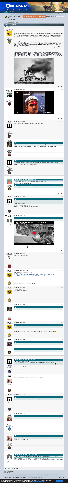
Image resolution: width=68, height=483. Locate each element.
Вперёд (9, 26)
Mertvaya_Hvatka (31, 142)
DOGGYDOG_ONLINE (31, 160)
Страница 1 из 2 (16, 26)
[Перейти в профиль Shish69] (9, 419)
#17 (61, 394)
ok (59, 480)
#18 (61, 413)
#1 (61, 29)
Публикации (21, 9)
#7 (61, 196)
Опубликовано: (19, 29)
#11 (61, 287)
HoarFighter (9, 253)
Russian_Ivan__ (9, 29)
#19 (61, 433)
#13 (61, 322)
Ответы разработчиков (30, 9)
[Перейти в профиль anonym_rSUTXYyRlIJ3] (9, 457)
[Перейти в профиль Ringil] (9, 344)
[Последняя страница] (12, 26)
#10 (61, 270)
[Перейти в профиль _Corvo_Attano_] (9, 95)
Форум (6, 11)
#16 (61, 375)
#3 (61, 121)
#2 (61, 89)
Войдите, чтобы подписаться (51, 16)
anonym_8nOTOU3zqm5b (9, 216)
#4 (61, 140)
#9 (61, 253)
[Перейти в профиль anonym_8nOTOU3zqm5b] (9, 221)
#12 (61, 304)
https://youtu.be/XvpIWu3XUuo (33, 57)
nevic (9, 177)
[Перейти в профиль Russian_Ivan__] (6, 17)
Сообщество (8, 9)
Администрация (11, 11)
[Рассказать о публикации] (62, 29)
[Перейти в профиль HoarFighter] (9, 258)
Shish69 (9, 414)
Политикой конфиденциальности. (40, 481)
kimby (9, 140)
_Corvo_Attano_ (9, 90)
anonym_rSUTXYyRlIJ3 (9, 452)
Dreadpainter (9, 121)
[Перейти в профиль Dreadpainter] (9, 126)
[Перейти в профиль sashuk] (9, 381)
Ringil (9, 339)
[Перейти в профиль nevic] (9, 181)
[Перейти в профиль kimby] (9, 144)
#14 (61, 339)
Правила (14, 9)
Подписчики (59, 16)
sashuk (9, 376)
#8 (61, 215)
